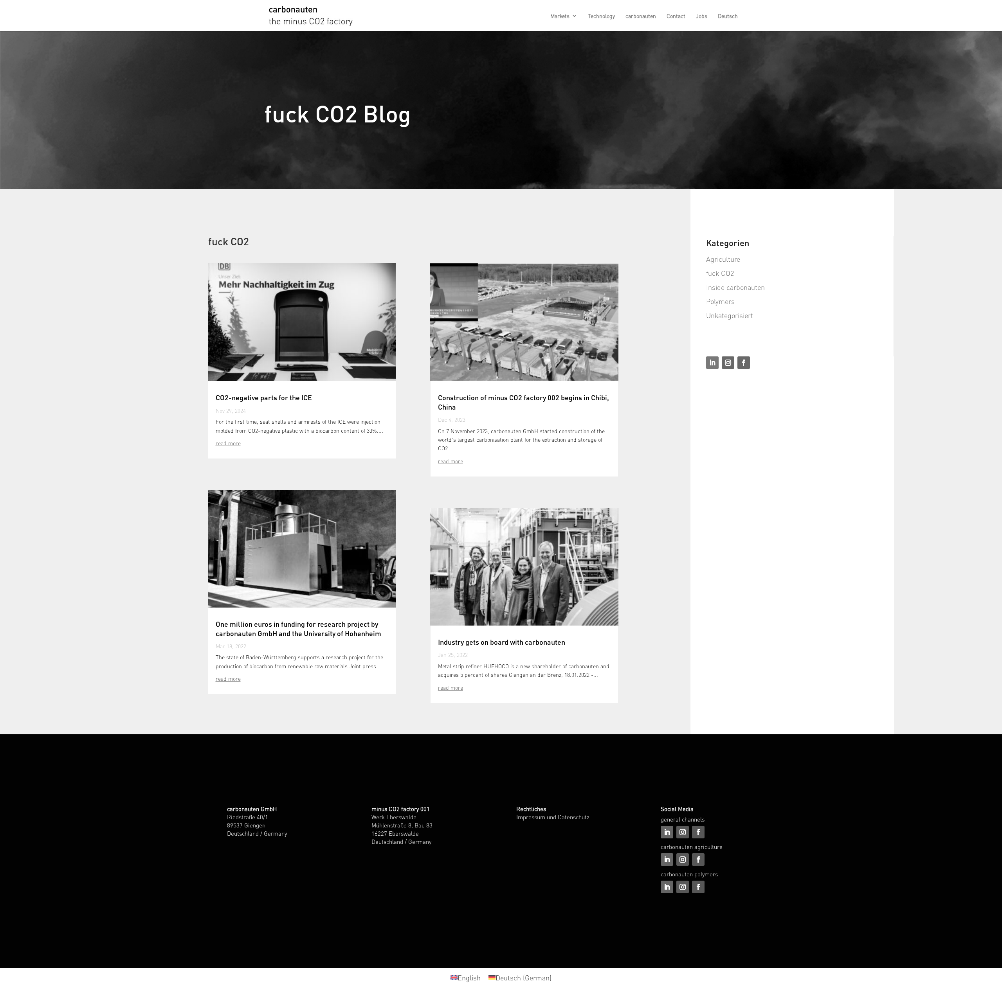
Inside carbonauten (735, 286)
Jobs (701, 16)
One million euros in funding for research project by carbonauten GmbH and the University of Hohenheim (298, 628)
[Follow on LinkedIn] (712, 362)
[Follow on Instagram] (728, 362)
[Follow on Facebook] (743, 362)
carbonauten (640, 16)
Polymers (720, 301)
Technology (601, 16)
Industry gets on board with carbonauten (501, 641)
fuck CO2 (720, 272)
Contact (676, 16)
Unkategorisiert (729, 315)
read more (228, 442)
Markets (559, 16)
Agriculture (723, 258)
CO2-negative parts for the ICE (264, 397)
